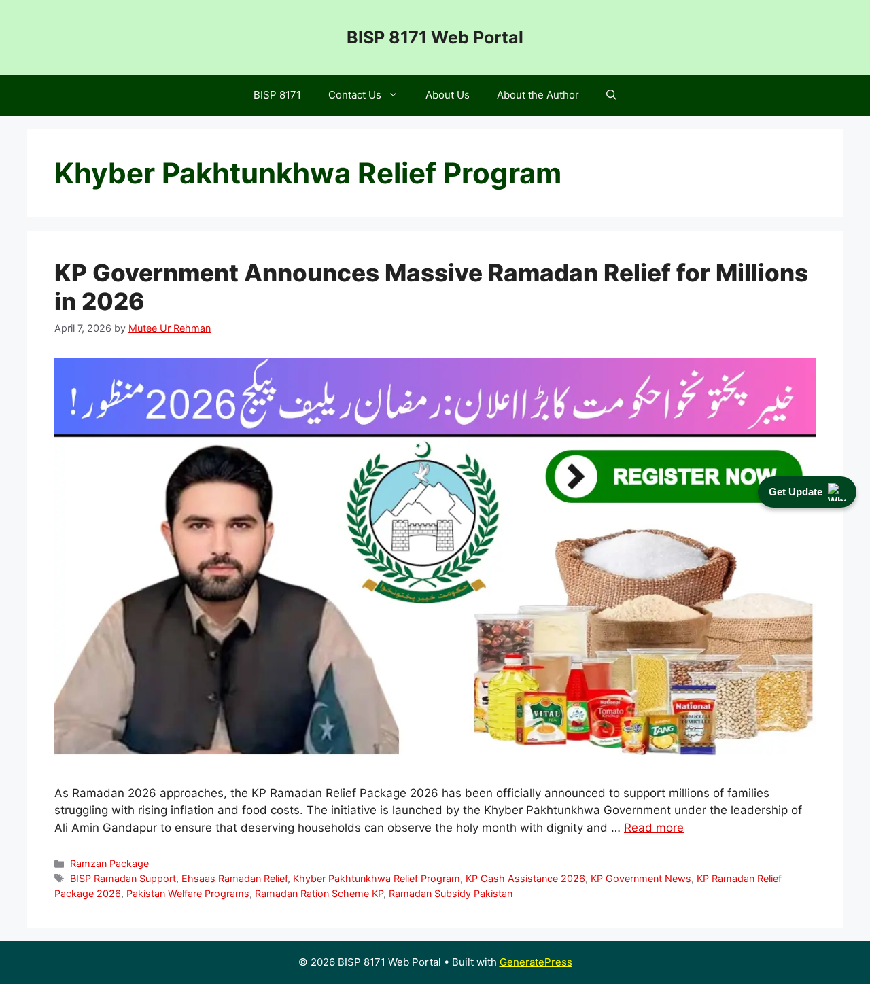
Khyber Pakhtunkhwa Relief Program (376, 878)
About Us (447, 94)
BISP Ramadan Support (123, 878)
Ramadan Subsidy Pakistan (450, 893)
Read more (654, 827)
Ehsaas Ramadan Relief (234, 878)
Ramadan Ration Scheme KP (319, 893)
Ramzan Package (109, 863)
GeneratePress (536, 961)
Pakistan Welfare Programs (187, 893)
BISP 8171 (277, 94)
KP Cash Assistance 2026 (525, 878)
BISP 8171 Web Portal (435, 37)
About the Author (538, 94)
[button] (611, 95)
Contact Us (354, 94)
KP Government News (641, 878)
